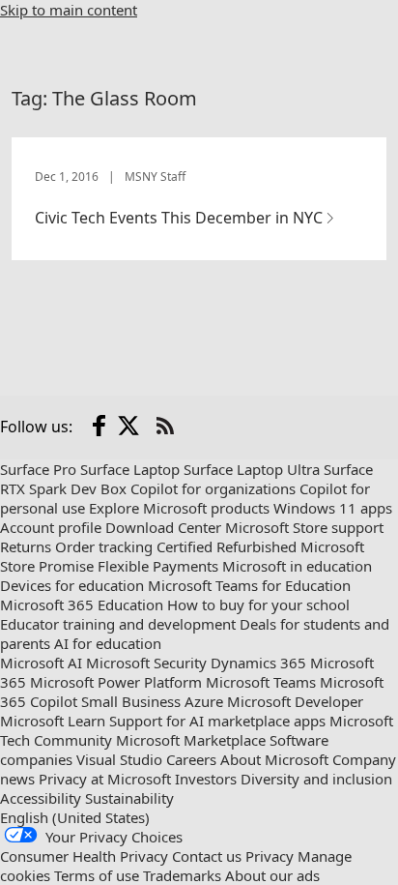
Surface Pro (38, 469)
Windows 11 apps (332, 507)
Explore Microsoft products (179, 507)
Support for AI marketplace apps (217, 720)
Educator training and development (118, 624)
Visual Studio (119, 759)
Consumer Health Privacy (84, 856)
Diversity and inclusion (316, 778)
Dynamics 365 (258, 662)
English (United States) (75, 817)
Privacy (269, 856)
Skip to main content (68, 9)
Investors (206, 778)
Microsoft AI (41, 662)
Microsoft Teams (261, 682)
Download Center (163, 527)
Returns (25, 546)
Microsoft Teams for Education (249, 585)
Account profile (50, 527)
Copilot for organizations (213, 488)
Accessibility (40, 798)
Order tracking (104, 546)
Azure (204, 701)
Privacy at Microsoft (105, 778)
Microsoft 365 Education (81, 604)
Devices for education (72, 585)
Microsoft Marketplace (191, 740)
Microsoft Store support (304, 527)
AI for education (107, 643)
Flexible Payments (158, 565)
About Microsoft (274, 759)
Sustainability (129, 798)
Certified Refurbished (226, 546)
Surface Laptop (130, 469)
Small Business (131, 701)
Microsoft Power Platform (116, 682)
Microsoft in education (297, 565)
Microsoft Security (146, 662)
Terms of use (96, 875)
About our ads (272, 875)
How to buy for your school (258, 604)
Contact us (207, 856)
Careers (191, 759)
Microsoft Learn (52, 720)
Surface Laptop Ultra (252, 469)
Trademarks (182, 875)
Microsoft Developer (295, 701)
